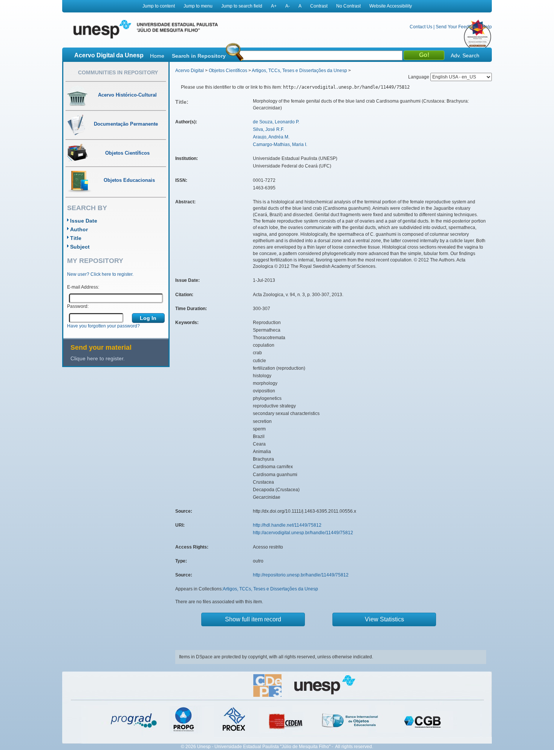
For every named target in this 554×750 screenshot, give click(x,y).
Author (79, 229)
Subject (80, 247)
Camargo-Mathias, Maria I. (280, 144)
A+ (274, 6)
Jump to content (158, 6)
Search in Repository (199, 56)
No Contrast (348, 6)
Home (157, 56)
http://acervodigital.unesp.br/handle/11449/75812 (303, 532)
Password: (78, 306)
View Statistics (384, 619)
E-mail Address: (83, 287)
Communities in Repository (118, 72)
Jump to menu (198, 6)
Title (75, 238)
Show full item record (253, 619)
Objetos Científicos (228, 70)
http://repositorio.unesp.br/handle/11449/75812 (301, 575)
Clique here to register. (97, 358)
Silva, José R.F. (268, 129)
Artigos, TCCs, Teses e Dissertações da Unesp (299, 70)
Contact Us (421, 26)
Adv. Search (465, 55)
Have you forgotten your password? (103, 326)
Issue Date (83, 221)
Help (487, 26)
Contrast (319, 6)
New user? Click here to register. (100, 274)
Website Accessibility (390, 6)
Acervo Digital (189, 70)
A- (287, 6)
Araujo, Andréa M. (271, 137)
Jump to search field (241, 6)
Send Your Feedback (457, 26)
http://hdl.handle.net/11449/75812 (287, 525)
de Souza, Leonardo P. (276, 121)
